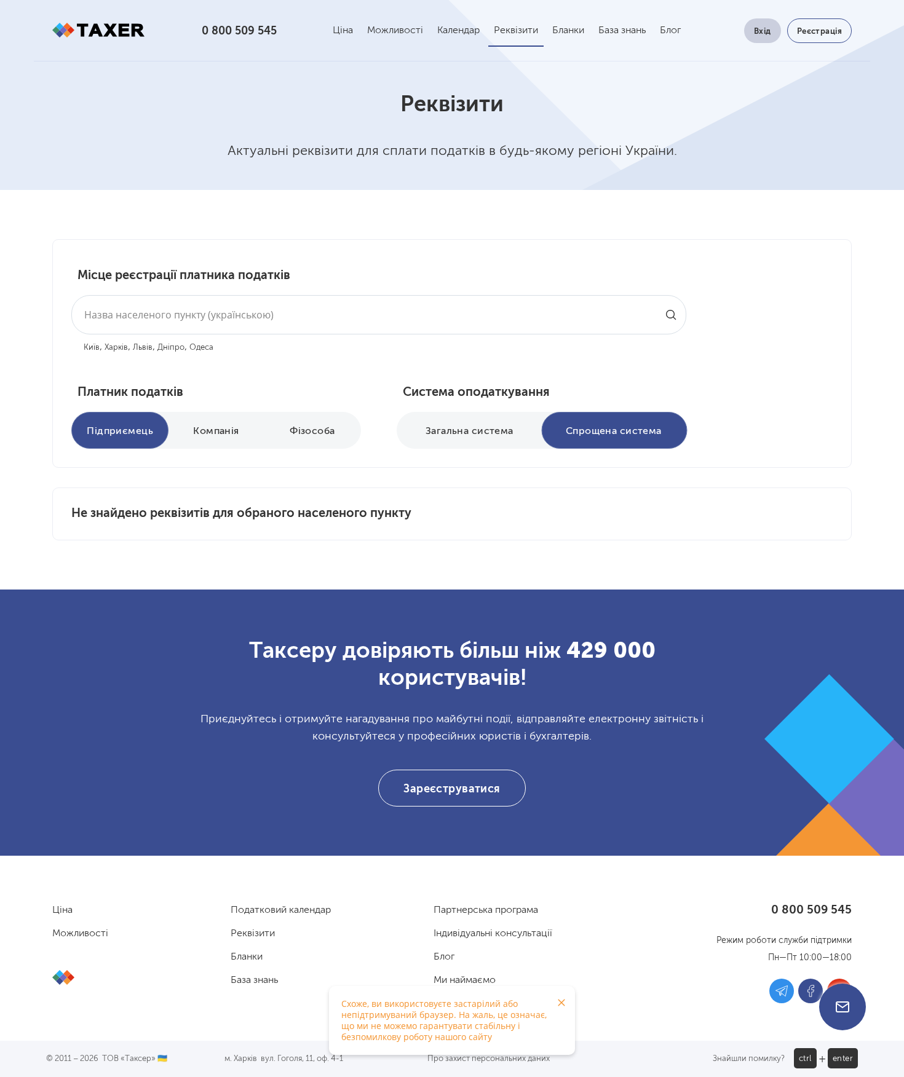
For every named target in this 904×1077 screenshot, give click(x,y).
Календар (458, 31)
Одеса (201, 348)
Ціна (343, 31)
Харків (116, 348)
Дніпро (170, 348)
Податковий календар (281, 910)
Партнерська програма (486, 910)
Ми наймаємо (465, 980)
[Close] (561, 1002)
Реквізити (516, 31)
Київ (92, 348)
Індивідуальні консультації (493, 934)
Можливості (395, 31)
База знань (622, 31)
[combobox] (378, 314)
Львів (143, 348)
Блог (670, 31)
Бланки (568, 31)
